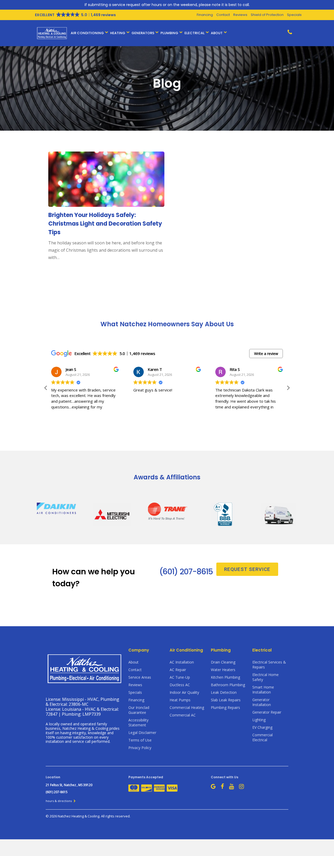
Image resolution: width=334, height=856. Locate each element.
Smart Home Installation (263, 690)
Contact (223, 14)
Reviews (240, 14)
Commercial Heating (187, 707)
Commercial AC (183, 715)
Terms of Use (140, 740)
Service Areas (139, 677)
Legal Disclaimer (142, 732)
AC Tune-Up (180, 677)
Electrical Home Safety (265, 677)
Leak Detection (224, 692)
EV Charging (262, 727)
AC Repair (178, 669)
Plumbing (169, 33)
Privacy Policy (139, 747)
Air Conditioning (87, 33)
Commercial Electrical (262, 737)
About (217, 33)
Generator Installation (261, 702)
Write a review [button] (266, 353)
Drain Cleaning (223, 662)
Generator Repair (266, 712)
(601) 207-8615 (186, 571)
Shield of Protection (267, 14)
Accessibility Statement (138, 722)
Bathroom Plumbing (228, 684)
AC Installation (182, 662)
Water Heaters (223, 669)
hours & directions (59, 801)
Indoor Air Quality (184, 692)
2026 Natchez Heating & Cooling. (75, 816)
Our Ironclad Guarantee (138, 710)
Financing (205, 14)
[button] (288, 388)
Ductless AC (180, 684)
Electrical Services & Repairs (269, 665)
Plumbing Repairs (225, 707)
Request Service (247, 569)
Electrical (194, 33)
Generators (143, 33)
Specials (294, 14)
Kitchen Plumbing (225, 677)
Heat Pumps (180, 699)
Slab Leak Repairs (226, 699)
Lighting (259, 719)
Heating (117, 33)
